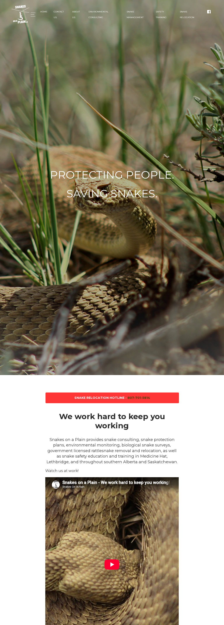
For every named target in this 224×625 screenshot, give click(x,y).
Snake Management (135, 14)
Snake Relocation (187, 14)
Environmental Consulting (98, 14)
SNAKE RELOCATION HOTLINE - (112, 398)
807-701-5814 (139, 398)
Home (43, 11)
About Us (76, 14)
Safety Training (161, 14)
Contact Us (59, 14)
